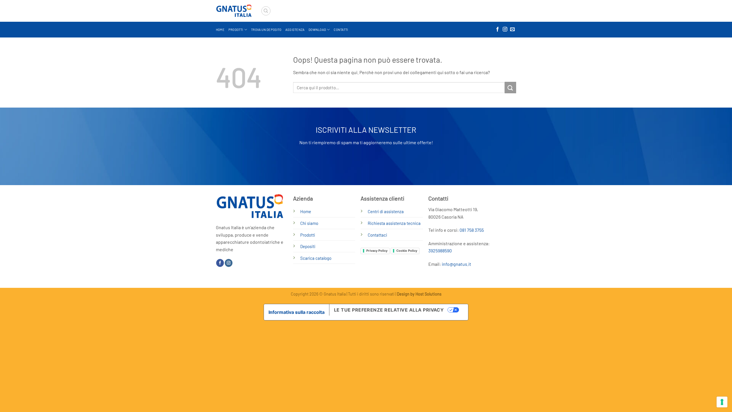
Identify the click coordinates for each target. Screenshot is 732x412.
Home (220, 29)
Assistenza (295, 29)
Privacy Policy (376, 251)
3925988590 (440, 250)
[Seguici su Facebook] (497, 29)
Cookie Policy (406, 251)
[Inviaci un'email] (512, 29)
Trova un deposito (266, 29)
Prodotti (235, 29)
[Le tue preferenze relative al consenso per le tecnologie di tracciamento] (722, 402)
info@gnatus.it (456, 264)
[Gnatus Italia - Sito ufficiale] (234, 11)
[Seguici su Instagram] (505, 29)
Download (317, 29)
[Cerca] (265, 10)
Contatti (341, 29)
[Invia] (510, 87)
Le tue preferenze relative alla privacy (389, 310)
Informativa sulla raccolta (296, 312)
